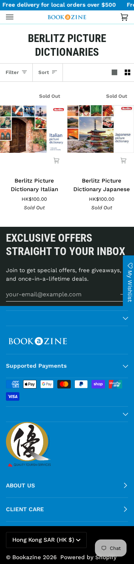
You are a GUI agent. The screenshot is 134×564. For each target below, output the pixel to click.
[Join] (118, 294)
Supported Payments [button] (36, 365)
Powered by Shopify (88, 557)
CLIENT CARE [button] (25, 509)
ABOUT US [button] (20, 485)
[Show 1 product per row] (114, 72)
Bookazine (26, 557)
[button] (67, 318)
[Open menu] (17, 17)
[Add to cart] (56, 160)
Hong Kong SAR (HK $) (43, 539)
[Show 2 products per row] (127, 72)
